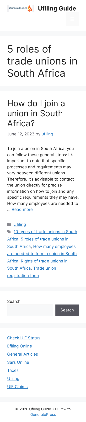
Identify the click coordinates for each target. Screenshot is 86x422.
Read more (22, 209)
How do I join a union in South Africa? (36, 113)
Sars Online (18, 362)
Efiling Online (19, 346)
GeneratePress (43, 414)
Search (14, 301)
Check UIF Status (23, 338)
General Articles (22, 354)
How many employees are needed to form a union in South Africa (42, 253)
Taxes (13, 370)
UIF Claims (17, 386)
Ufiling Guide (57, 8)
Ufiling (20, 224)
